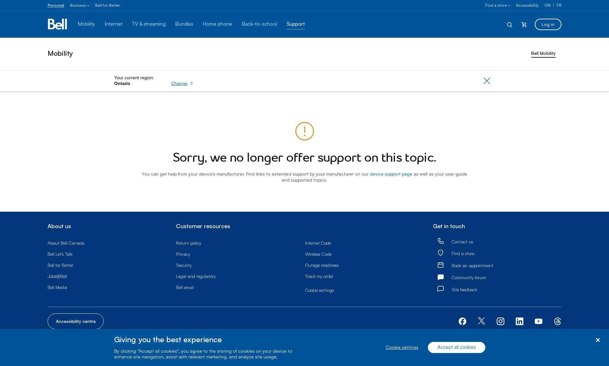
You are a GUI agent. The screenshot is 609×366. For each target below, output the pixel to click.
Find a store (496, 5)
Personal (56, 5)
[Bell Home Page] (58, 24)
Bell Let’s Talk (60, 254)
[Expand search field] (510, 24)
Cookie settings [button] (319, 290)
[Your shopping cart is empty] (524, 24)
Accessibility (527, 5)
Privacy (183, 254)
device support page (391, 174)
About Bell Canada (66, 243)
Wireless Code (318, 254)
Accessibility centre (76, 321)
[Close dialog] (597, 340)
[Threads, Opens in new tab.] (557, 320)
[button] (182, 83)
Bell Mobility (543, 53)
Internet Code (318, 243)
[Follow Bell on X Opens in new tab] (481, 321)
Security (184, 265)
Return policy (188, 243)
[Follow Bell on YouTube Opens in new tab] (538, 320)
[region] (304, 347)
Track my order (319, 276)
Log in (548, 24)
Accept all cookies (456, 347)
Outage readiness (322, 265)
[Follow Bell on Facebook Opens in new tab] (462, 320)
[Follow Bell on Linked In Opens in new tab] (519, 320)
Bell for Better (107, 5)
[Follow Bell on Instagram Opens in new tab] (500, 321)
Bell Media (57, 287)
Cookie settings (402, 347)
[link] (440, 241)
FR (559, 5)
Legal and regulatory (196, 276)
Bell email (185, 287)
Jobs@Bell (57, 276)
